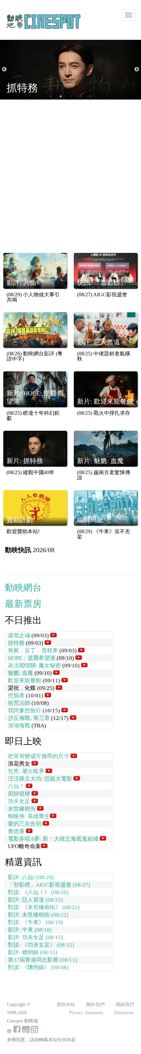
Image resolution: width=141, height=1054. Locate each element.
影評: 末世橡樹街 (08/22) (38, 915)
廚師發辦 (19, 794)
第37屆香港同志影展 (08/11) (42, 960)
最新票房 (23, 604)
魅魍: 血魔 (20, 673)
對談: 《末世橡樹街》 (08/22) (44, 907)
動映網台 (23, 587)
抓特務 (16, 643)
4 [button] (80, 96)
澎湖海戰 (19, 725)
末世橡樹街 (22, 809)
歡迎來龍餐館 (24, 680)
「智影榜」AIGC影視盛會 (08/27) (49, 885)
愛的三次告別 (24, 824)
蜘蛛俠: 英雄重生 (29, 816)
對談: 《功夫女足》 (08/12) (41, 945)
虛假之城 (19, 635)
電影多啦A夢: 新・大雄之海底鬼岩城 (53, 839)
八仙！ (16, 786)
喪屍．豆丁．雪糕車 (33, 650)
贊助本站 (66, 1004)
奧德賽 (16, 831)
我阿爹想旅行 (24, 710)
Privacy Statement (86, 1012)
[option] (70, 70)
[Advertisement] (70, 179)
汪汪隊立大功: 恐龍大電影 (40, 779)
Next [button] (136, 69)
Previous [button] (4, 69)
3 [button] (70, 96)
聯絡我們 (125, 1004)
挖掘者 (16, 695)
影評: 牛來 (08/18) (30, 930)
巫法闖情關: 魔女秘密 (34, 665)
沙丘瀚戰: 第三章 (29, 718)
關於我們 (95, 1004)
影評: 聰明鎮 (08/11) (32, 952)
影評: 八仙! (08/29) (31, 877)
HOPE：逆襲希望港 (31, 658)
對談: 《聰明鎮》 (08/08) (38, 967)
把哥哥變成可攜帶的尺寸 (38, 756)
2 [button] (60, 96)
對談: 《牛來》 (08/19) (35, 922)
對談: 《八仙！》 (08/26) (38, 892)
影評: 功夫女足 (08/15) (35, 937)
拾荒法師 (19, 703)
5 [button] (90, 96)
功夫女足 (19, 801)
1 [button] (51, 96)
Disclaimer (124, 1012)
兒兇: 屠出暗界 (26, 771)
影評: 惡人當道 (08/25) (35, 900)
